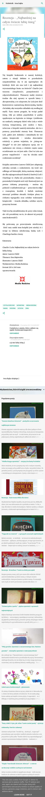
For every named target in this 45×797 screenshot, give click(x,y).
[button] (4, 29)
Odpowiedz (14, 333)
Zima (27, 308)
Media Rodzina (31, 305)
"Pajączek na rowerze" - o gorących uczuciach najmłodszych (22, 534)
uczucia (20, 308)
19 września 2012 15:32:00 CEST (29, 325)
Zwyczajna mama (16, 338)
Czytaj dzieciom (8, 305)
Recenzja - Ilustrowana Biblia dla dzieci (15, 497)
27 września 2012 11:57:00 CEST (20, 339)
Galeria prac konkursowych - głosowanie (16, 687)
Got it (29, 795)
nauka (5, 308)
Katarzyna (20, 305)
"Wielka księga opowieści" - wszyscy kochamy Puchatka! (21, 461)
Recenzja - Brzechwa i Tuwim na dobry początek (18, 570)
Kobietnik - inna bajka (14, 3)
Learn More (19, 795)
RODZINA (12, 308)
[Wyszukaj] (42, 3)
